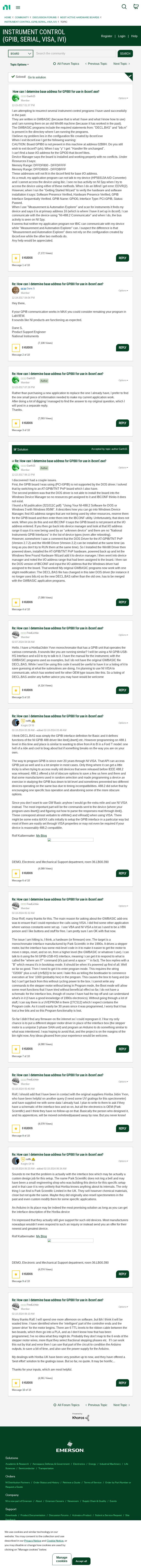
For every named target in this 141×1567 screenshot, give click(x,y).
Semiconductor (27, 1468)
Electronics (79, 1463)
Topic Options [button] (18, 64)
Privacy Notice (32, 1540)
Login (121, 36)
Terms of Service (93, 1482)
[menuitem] (124, 7)
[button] (16, 258)
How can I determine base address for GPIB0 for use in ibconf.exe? (56, 91)
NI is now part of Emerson (19, 1501)
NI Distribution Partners (18, 1482)
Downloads (11, 1515)
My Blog (41, 835)
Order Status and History (46, 1482)
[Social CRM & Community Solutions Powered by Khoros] (81, 1416)
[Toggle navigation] (22, 7)
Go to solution (37, 77)
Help (134, 36)
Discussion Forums (44, 17)
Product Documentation (33, 1515)
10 (23, 1390)
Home (7, 17)
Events (113, 1501)
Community (22, 17)
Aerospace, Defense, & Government (51, 1463)
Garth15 (123, 449)
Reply (122, 258)
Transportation (46, 1468)
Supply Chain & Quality (94, 1501)
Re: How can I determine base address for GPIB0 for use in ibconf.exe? (57, 284)
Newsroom (73, 1501)
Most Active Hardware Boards (79, 17)
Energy (92, 1463)
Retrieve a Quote (71, 1482)
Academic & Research (17, 1463)
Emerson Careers (55, 1501)
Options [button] (122, 98)
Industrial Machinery (110, 1463)
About (39, 1501)
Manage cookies (61, 1559)
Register (106, 36)
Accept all (81, 1561)
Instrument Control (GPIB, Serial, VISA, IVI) (30, 21)
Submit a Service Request (108, 1515)
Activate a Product (81, 1515)
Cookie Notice (55, 1540)
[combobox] (74, 53)
